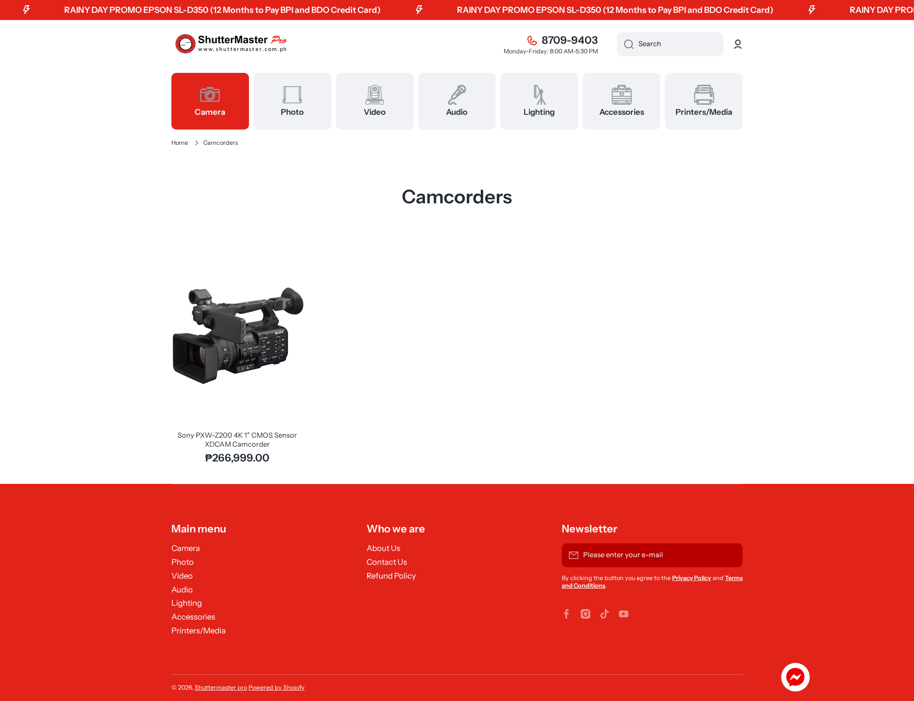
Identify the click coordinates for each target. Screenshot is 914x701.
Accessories (193, 616)
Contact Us (387, 562)
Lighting (186, 603)
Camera (185, 548)
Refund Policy (391, 576)
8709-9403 (570, 40)
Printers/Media (198, 630)
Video (182, 576)
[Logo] (230, 45)
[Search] (625, 44)
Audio (182, 589)
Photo (182, 562)
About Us (383, 548)
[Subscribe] (731, 555)
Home (179, 142)
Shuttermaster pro (221, 687)
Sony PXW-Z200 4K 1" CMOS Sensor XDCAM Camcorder (237, 440)
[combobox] (670, 44)
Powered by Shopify (276, 687)
